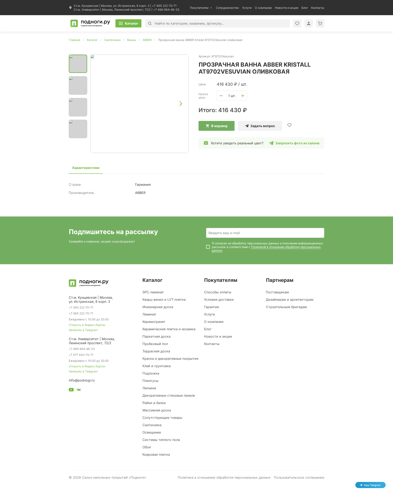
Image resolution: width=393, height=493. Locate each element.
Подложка (150, 373)
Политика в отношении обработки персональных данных (224, 477)
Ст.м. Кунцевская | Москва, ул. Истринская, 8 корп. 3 (111, 5)
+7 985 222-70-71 (81, 313)
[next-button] (180, 104)
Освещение (151, 432)
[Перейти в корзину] (320, 23)
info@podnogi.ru (82, 380)
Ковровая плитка (156, 454)
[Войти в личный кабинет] (297, 23)
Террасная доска (156, 351)
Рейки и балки (154, 403)
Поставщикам (277, 292)
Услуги (247, 7)
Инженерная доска (157, 307)
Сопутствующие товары (162, 418)
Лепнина (149, 388)
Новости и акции (286, 7)
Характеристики (85, 168)
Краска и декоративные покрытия (170, 358)
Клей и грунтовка (156, 366)
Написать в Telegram (83, 330)
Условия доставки (219, 299)
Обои (146, 447)
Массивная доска (156, 410)
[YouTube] (71, 390)
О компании (263, 7)
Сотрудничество (227, 7)
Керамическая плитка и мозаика (168, 329)
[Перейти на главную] (90, 23)
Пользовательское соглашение (299, 477)
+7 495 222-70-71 (164, 5)
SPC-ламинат (153, 292)
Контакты (317, 7)
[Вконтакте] (78, 390)
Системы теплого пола (161, 440)
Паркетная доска (156, 336)
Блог (305, 7)
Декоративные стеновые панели (168, 395)
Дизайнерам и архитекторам (289, 299)
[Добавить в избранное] (289, 125)
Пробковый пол (155, 344)
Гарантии (211, 307)
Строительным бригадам (286, 307)
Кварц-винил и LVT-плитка (164, 299)
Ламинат (149, 314)
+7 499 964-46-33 (166, 9)
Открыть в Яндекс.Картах (87, 325)
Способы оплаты (217, 292)
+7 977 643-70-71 (81, 354)
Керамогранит (153, 322)
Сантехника (151, 425)
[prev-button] (99, 104)
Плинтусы (150, 381)
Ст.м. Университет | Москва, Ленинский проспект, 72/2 (112, 9)
